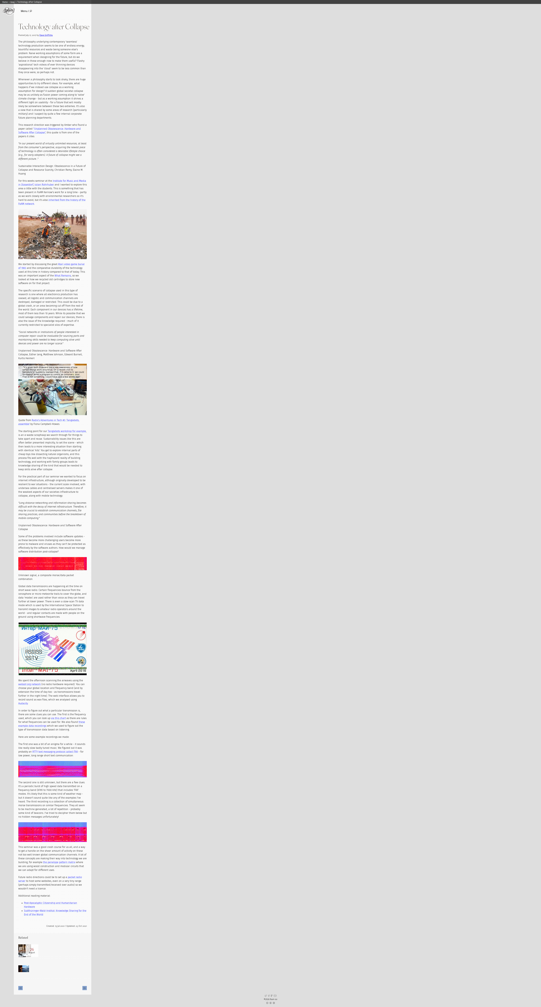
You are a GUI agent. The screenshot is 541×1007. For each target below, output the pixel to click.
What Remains (63, 275)
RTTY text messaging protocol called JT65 (55, 752)
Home (5, 2)
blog (12, 2)
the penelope (50, 862)
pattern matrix (67, 862)
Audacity (23, 703)
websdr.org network (29, 684)
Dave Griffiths (46, 35)
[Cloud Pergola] (84, 988)
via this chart (58, 718)
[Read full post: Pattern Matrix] (24, 950)
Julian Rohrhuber (44, 184)
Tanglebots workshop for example (67, 431)
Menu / (25, 11)
